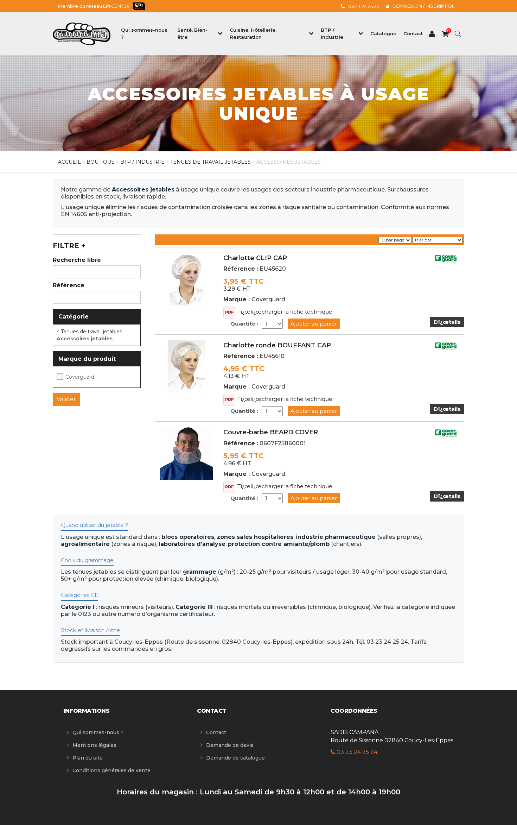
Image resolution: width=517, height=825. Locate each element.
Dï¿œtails (447, 322)
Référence (68, 285)
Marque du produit (87, 358)
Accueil (69, 162)
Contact (216, 732)
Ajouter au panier (314, 323)
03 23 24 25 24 (363, 6)
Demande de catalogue (235, 758)
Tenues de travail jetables (210, 162)
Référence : (240, 268)
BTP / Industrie (142, 162)
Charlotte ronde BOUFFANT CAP (277, 345)
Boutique (101, 162)
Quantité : (244, 323)
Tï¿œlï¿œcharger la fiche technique (284, 311)
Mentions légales (94, 745)
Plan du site (87, 758)
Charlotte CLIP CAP (255, 258)
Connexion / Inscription (423, 6)
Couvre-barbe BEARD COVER (270, 432)
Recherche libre (77, 260)
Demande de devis (230, 745)
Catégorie (73, 316)
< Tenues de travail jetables (89, 331)
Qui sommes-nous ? (97, 732)
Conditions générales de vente (111, 770)
